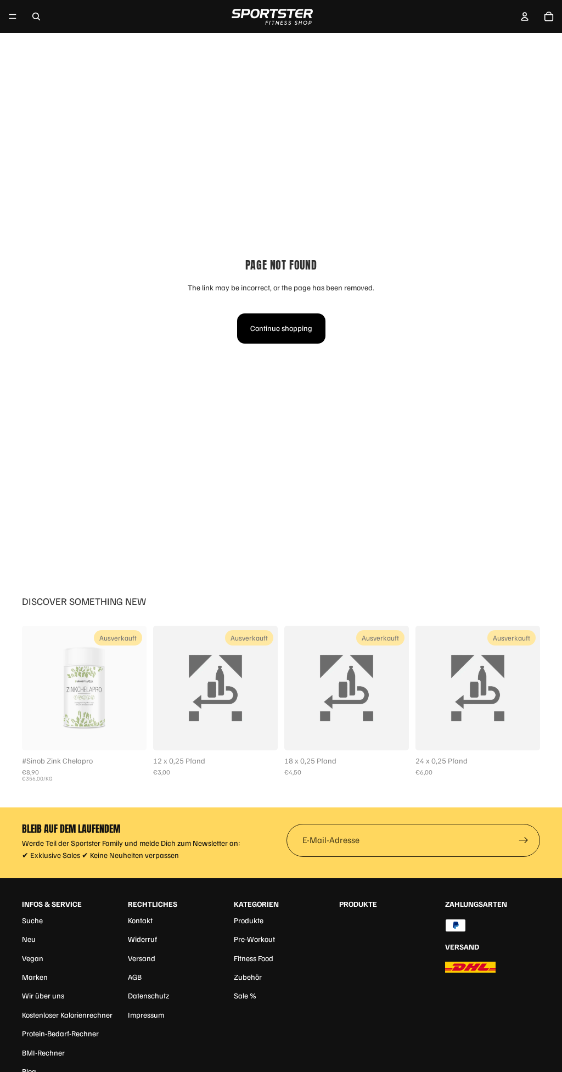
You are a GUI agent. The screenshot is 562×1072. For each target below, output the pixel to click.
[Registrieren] (523, 840)
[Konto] (525, 16)
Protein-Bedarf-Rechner (60, 1033)
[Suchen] (36, 16)
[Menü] (12, 16)
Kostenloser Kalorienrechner (67, 1014)
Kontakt (140, 920)
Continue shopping (281, 328)
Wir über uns (43, 995)
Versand (141, 958)
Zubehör (248, 976)
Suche (32, 920)
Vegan (32, 958)
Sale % (245, 995)
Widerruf (142, 939)
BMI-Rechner (43, 1052)
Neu (29, 939)
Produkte (248, 920)
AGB (135, 976)
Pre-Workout (254, 939)
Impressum (146, 1014)
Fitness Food (253, 958)
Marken (35, 976)
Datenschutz (148, 995)
